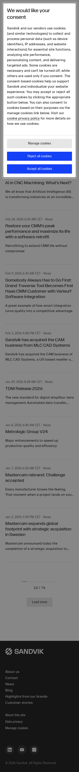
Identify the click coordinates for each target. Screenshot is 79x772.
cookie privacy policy (23, 118)
